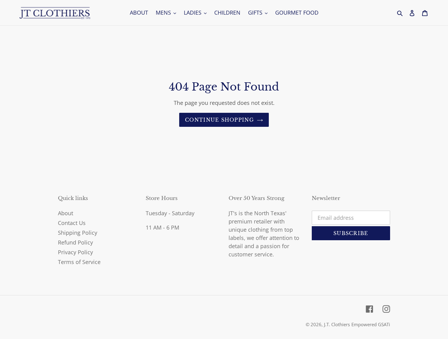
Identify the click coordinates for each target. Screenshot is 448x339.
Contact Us (72, 223)
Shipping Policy (77, 232)
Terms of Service (79, 262)
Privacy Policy (75, 252)
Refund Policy (75, 242)
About (65, 213)
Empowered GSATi (370, 324)
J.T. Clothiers (337, 324)
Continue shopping (219, 120)
